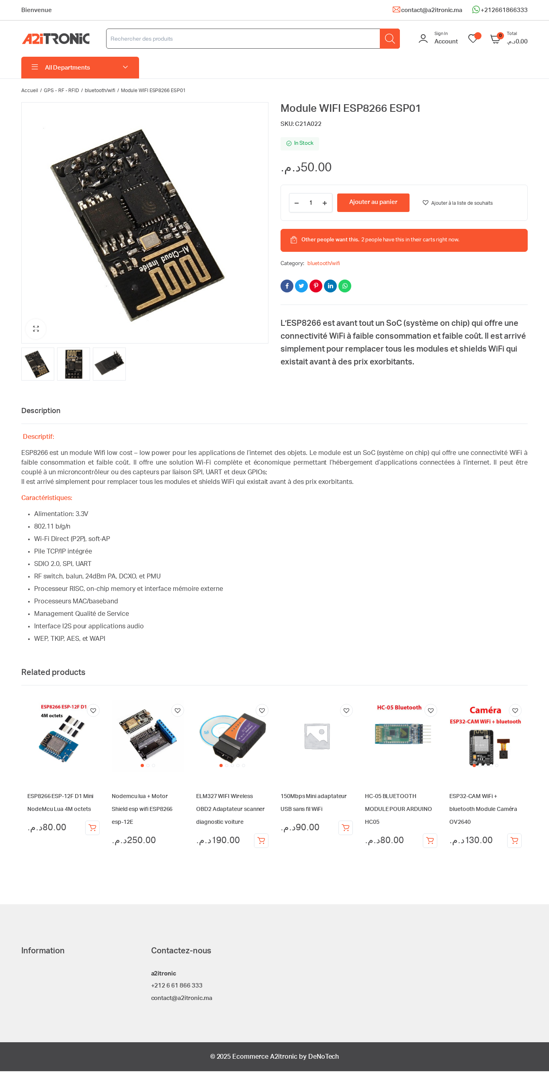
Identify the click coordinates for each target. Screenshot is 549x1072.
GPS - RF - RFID (62, 90)
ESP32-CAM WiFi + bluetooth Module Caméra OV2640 (483, 809)
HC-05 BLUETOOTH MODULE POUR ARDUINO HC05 (398, 809)
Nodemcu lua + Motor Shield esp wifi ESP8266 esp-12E (142, 809)
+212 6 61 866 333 (177, 986)
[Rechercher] (390, 39)
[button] (36, 329)
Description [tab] (40, 411)
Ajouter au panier (92, 828)
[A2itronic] (55, 38)
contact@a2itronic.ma (431, 10)
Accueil (29, 90)
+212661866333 (504, 10)
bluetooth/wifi (100, 90)
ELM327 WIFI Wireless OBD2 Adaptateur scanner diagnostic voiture (230, 809)
